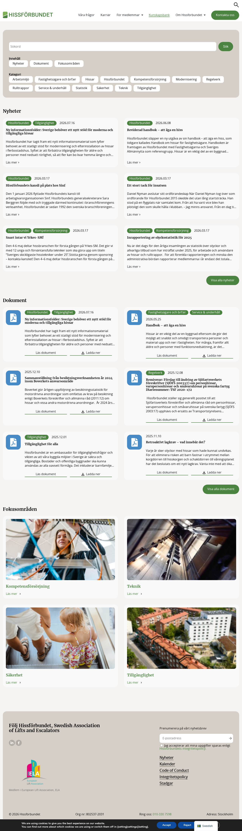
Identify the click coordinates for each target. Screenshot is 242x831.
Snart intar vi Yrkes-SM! (25, 237)
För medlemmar (128, 15)
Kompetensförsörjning (28, 586)
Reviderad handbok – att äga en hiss (155, 130)
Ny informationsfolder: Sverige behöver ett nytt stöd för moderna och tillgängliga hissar (68, 321)
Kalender (167, 764)
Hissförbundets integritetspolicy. (183, 748)
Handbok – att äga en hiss (166, 325)
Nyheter (167, 758)
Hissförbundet (37, 312)
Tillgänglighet (63, 312)
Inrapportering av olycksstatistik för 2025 (159, 237)
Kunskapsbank (159, 15)
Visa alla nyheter (222, 280)
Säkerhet (14, 675)
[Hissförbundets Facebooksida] (19, 744)
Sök (225, 46)
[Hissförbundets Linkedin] (12, 744)
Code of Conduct (174, 770)
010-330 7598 (162, 814)
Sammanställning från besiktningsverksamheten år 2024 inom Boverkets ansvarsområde (69, 380)
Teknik (134, 586)
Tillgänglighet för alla (41, 444)
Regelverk (155, 372)
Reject (187, 825)
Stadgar (166, 783)
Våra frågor (86, 15)
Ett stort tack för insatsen (146, 185)
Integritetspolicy (174, 777)
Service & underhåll (206, 312)
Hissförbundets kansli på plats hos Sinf (35, 185)
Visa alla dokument (220, 489)
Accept (166, 825)
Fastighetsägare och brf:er (167, 312)
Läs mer (13, 162)
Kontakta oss (225, 15)
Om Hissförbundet (189, 15)
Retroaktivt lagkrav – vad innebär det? (175, 442)
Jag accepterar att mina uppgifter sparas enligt (195, 747)
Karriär (106, 15)
